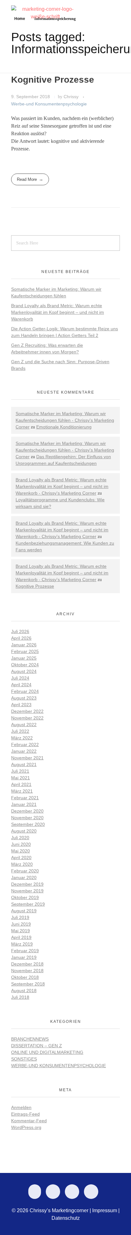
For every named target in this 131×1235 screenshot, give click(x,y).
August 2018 (24, 990)
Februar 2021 (25, 797)
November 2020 (27, 817)
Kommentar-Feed (29, 1120)
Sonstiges (24, 1058)
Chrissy (72, 96)
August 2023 (24, 697)
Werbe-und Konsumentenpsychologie (49, 103)
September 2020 (28, 824)
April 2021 (21, 784)
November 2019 (27, 890)
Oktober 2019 (25, 897)
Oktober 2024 (25, 664)
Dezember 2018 (27, 963)
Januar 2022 (24, 751)
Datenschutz (66, 1218)
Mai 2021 (20, 777)
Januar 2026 (24, 644)
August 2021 (24, 764)
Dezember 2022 (27, 711)
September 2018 (28, 983)
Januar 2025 (24, 658)
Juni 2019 (21, 924)
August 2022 (24, 724)
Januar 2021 (24, 804)
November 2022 (27, 717)
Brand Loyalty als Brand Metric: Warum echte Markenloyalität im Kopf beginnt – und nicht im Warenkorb (57, 312)
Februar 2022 (25, 744)
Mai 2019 (20, 930)
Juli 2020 (20, 837)
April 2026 (21, 638)
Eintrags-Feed (25, 1114)
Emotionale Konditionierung (64, 426)
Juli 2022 (20, 731)
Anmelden (21, 1107)
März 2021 (22, 791)
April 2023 (21, 704)
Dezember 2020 (27, 811)
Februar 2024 (25, 691)
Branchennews (30, 1039)
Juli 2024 (20, 678)
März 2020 (22, 864)
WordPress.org (26, 1127)
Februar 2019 (25, 950)
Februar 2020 (25, 870)
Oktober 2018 (25, 977)
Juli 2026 (20, 631)
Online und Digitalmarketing (47, 1052)
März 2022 (22, 737)
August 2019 (24, 910)
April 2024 (21, 684)
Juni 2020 (21, 844)
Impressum (104, 1210)
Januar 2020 (24, 877)
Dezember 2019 (27, 884)
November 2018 (27, 970)
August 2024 (24, 671)
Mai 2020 (20, 850)
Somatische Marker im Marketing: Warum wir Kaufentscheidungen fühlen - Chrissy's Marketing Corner (65, 420)
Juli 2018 (20, 997)
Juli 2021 (20, 771)
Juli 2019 (20, 917)
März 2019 (22, 944)
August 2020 (24, 830)
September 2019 (28, 904)
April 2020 (21, 857)
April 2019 (21, 937)
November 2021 (27, 757)
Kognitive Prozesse (52, 80)
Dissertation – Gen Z (36, 1045)
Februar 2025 (25, 651)
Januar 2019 (24, 957)
